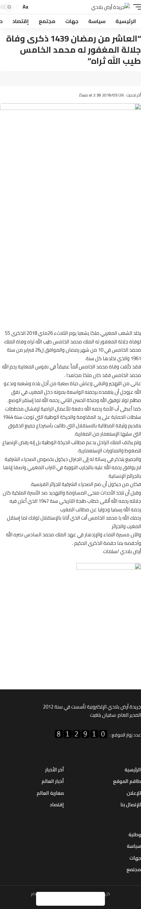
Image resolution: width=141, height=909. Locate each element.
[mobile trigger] (135, 7)
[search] (35, 7)
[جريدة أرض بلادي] (110, 7)
